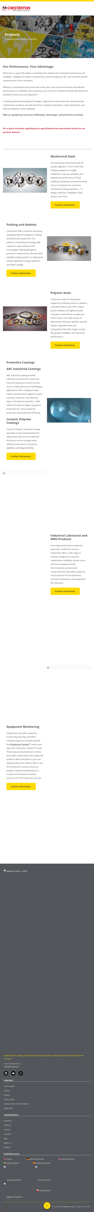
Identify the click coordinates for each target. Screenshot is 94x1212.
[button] (5, 1206)
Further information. (65, 205)
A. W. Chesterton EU (12, 1064)
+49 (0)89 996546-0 (11, 1067)
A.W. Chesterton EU (66, 1206)
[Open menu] (47, 1205)
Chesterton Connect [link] (19, 744)
